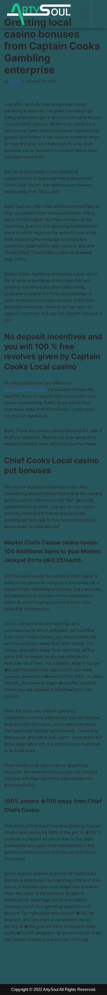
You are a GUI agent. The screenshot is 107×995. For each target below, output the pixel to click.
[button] (83, 14)
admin (15, 81)
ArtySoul (50, 989)
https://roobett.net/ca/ (25, 389)
